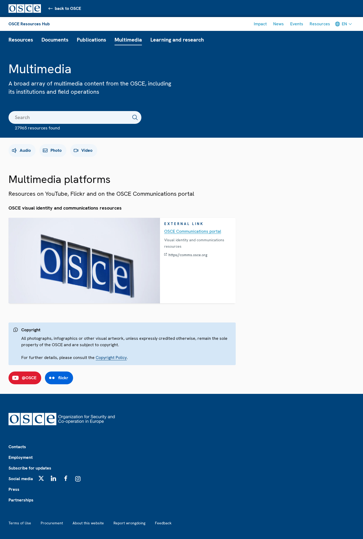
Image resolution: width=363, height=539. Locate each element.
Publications (91, 39)
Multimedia (128, 39)
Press (14, 489)
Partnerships (21, 500)
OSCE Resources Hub (29, 24)
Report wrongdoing (129, 523)
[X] (41, 478)
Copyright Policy (111, 357)
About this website (88, 523)
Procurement (52, 523)
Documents (54, 39)
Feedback (163, 523)
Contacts (17, 447)
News (278, 24)
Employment (21, 457)
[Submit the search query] (135, 117)
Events (296, 24)
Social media (21, 478)
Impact (260, 24)
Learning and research (177, 39)
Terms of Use (20, 523)
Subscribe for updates (30, 468)
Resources (320, 24)
